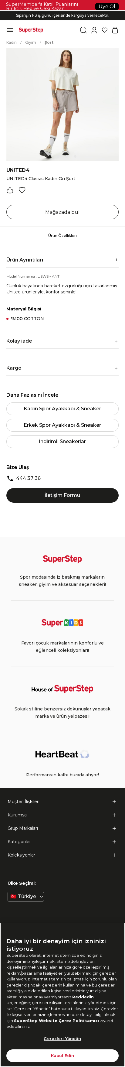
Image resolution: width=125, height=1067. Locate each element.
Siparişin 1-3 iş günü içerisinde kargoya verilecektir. (62, 15)
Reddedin (83, 996)
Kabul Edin (62, 1055)
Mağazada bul (62, 212)
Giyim (30, 42)
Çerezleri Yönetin (62, 1038)
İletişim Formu (62, 495)
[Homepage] (31, 30)
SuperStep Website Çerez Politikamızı (57, 1020)
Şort (49, 42)
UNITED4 (17, 170)
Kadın (11, 42)
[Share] (10, 190)
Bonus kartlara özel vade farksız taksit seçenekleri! (62, 10)
